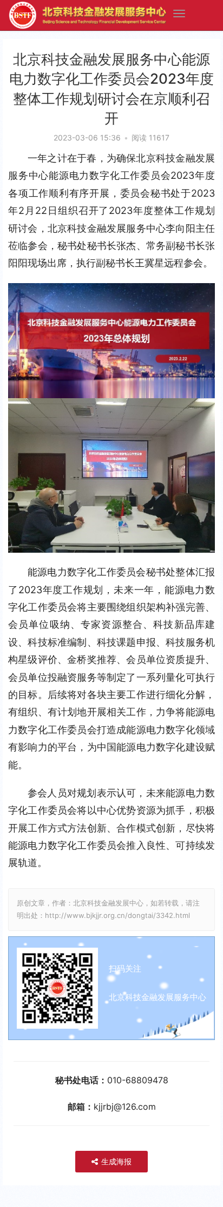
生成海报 (115, 1161)
